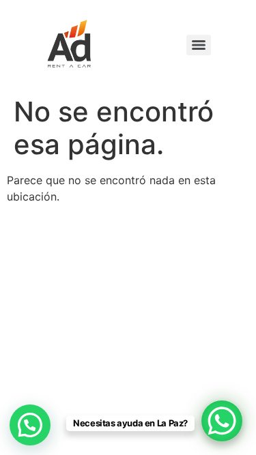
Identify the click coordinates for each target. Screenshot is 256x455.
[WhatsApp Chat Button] (221, 420)
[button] (30, 425)
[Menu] (198, 45)
